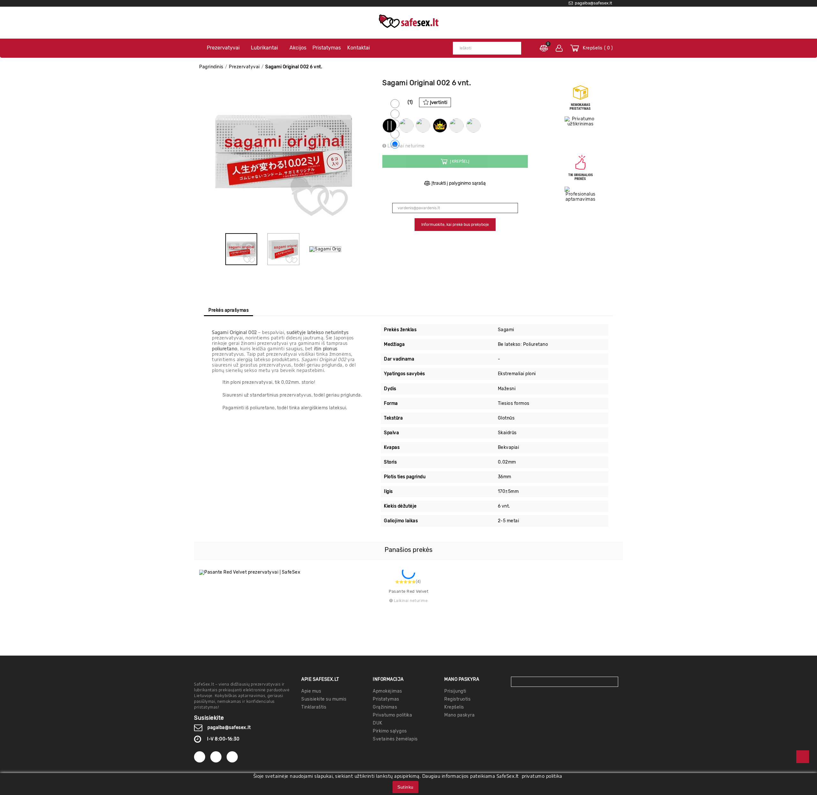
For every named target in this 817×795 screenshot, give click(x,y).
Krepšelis (454, 707)
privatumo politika (542, 776)
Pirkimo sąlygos (390, 731)
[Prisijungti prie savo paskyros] (559, 48)
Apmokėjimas (387, 691)
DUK (377, 723)
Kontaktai (358, 48)
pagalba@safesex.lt (229, 727)
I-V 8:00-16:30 (223, 739)
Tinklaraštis (313, 707)
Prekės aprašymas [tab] (228, 310)
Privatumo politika (392, 715)
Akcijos (297, 48)
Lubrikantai (264, 48)
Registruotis (457, 699)
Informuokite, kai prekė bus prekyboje (455, 224)
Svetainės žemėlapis (395, 739)
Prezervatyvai (223, 48)
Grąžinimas (385, 707)
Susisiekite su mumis (323, 699)
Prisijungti (455, 691)
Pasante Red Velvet (408, 591)
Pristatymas (326, 48)
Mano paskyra (459, 715)
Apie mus (311, 691)
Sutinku (405, 787)
